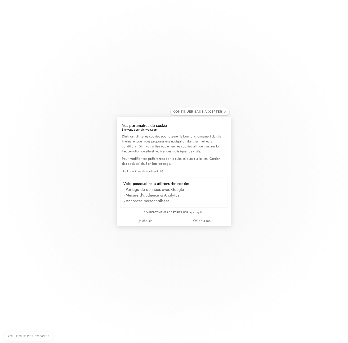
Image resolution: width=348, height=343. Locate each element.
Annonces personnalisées (148, 201)
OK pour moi (202, 220)
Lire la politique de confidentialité (142, 171)
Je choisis (145, 220)
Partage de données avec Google (155, 189)
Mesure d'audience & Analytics (152, 195)
